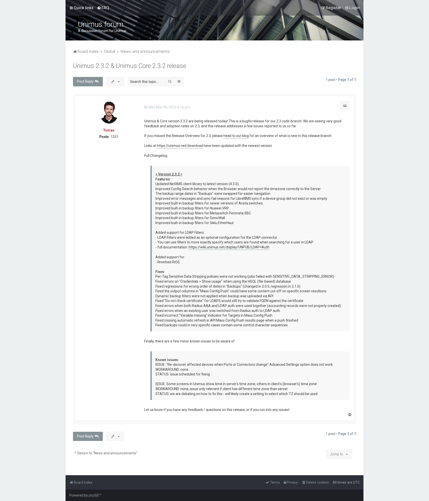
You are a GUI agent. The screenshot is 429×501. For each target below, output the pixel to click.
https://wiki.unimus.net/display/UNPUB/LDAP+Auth (229, 247)
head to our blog (236, 136)
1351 (114, 137)
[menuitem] (103, 7)
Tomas (108, 130)
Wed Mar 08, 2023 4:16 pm (169, 107)
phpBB (94, 495)
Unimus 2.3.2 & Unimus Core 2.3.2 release (129, 65)
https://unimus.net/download (180, 146)
